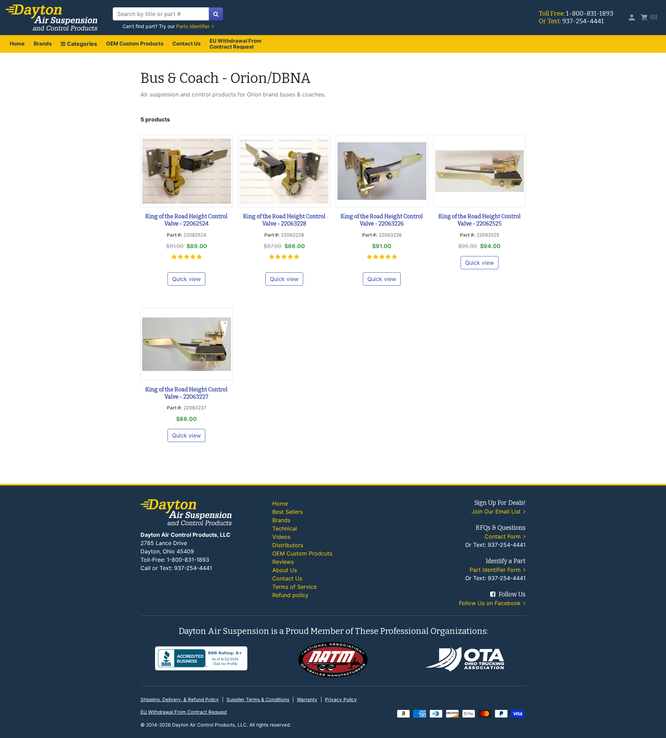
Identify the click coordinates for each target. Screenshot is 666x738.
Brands (43, 43)
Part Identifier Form (496, 569)
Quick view (186, 278)
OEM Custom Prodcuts (302, 553)
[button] (186, 256)
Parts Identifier (193, 26)
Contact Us (186, 43)
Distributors (287, 545)
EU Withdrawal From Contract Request (236, 43)
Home (17, 43)
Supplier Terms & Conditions (258, 699)
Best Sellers (287, 511)
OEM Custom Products (134, 43)
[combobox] (161, 13)
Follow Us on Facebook (490, 603)
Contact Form (503, 536)
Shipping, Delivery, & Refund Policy (179, 699)
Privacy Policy (341, 699)
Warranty (307, 699)
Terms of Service (294, 586)
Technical (284, 528)
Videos (281, 536)
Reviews (283, 561)
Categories (81, 43)
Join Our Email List (496, 511)
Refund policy (290, 595)
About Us (284, 570)
